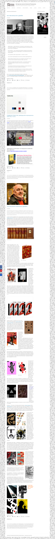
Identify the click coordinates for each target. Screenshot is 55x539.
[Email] (1, 273)
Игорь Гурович (30, 525)
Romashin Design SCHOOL (29, 175)
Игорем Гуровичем (18, 321)
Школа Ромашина (15, 178)
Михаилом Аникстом (10, 217)
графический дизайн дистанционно (16, 176)
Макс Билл (10, 177)
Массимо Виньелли (20, 88)
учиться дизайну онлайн (26, 88)
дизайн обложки (11, 525)
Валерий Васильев (21, 524)
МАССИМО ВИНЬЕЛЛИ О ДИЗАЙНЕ (15, 15)
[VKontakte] (1, 268)
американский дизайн (14, 88)
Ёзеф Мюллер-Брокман (24, 176)
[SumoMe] (1, 275)
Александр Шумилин (29, 523)
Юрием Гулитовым (10, 322)
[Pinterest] (1, 271)
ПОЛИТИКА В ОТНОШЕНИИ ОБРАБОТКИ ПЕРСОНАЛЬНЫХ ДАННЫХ (15, 535)
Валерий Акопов (16, 524)
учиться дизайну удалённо (21, 177)
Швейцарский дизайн (10, 178)
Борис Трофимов (12, 524)
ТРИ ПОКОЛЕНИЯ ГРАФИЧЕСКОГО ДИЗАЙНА (17, 206)
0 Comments (8, 17)
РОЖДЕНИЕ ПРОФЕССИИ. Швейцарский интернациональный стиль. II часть (20, 116)
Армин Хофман (9, 176)
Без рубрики (20, 87)
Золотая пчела (25, 525)
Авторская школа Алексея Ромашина (26, 4)
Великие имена (25, 87)
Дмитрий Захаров (20, 525)
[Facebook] (1, 266)
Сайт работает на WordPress (28, 535)
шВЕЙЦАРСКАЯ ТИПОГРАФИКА (29, 177)
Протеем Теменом (27, 405)
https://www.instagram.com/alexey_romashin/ (18, 151)
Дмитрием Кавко (9, 406)
